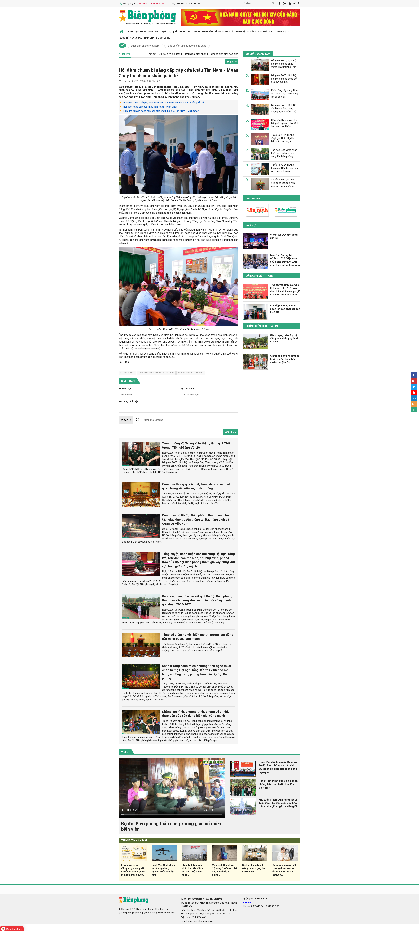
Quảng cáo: (255, 898)
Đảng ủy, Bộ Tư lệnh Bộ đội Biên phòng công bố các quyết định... (284, 78)
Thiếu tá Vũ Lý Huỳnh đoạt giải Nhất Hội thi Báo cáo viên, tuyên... (282, 138)
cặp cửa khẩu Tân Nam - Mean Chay (156, 373)
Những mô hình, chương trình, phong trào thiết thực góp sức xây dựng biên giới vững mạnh (195, 714)
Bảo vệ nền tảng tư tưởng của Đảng (187, 45)
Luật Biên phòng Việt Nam (145, 45)
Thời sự (151, 54)
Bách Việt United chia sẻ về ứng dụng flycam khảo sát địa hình (164, 870)
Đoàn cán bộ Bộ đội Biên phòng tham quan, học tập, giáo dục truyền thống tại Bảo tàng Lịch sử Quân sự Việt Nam (196, 519)
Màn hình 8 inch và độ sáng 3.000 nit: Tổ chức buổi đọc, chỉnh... (224, 870)
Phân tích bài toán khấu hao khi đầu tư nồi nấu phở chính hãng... (193, 870)
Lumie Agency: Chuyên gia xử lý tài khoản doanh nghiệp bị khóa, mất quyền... (133, 870)
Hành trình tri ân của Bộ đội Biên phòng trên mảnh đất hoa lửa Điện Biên (278, 784)
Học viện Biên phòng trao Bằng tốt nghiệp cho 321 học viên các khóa (284, 123)
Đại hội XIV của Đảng (170, 54)
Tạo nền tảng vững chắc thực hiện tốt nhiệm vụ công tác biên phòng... (284, 153)
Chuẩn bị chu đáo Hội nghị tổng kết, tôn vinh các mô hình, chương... (283, 183)
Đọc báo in (253, 198)
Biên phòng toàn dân (200, 31)
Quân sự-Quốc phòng (174, 31)
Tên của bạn (125, 388)
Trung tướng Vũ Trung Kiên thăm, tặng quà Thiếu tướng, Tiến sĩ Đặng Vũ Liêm (197, 445)
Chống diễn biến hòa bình (224, 54)
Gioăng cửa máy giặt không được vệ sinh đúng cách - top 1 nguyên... (284, 870)
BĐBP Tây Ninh (127, 373)
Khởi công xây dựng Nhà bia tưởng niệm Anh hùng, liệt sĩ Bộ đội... (284, 93)
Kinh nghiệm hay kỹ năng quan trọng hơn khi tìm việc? (254, 868)
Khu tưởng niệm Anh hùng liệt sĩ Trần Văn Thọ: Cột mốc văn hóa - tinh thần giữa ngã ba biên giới (278, 803)
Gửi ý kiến (230, 432)
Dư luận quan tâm (258, 54)
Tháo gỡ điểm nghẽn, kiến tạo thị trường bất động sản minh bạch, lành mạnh (197, 637)
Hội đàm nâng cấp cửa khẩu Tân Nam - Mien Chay (150, 106)
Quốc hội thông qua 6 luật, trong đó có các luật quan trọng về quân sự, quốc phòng (196, 486)
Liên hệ (247, 902)
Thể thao (268, 31)
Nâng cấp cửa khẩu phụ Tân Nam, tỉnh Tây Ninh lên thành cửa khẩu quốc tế (163, 102)
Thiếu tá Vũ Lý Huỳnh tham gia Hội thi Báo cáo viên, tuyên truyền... (284, 168)
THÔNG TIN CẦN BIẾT (134, 840)
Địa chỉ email (188, 388)
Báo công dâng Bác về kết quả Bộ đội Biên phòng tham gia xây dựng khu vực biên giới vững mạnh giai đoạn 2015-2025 (197, 600)
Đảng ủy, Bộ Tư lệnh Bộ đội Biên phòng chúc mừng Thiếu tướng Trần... (284, 64)
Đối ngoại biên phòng (196, 54)
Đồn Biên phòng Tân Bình (190, 373)
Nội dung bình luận (128, 401)
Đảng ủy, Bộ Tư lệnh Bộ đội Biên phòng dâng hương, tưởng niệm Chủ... (284, 108)
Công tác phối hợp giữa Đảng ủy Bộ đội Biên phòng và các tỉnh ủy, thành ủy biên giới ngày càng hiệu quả (278, 767)
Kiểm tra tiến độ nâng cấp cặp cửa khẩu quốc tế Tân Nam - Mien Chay (161, 110)
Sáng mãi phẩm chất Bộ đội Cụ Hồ (151, 38)
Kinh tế (229, 31)
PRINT (233, 62)
